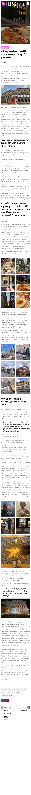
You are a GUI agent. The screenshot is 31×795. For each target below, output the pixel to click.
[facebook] (2, 37)
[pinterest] (2, 34)
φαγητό (18, 692)
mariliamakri (12, 689)
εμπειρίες (19, 689)
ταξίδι (7, 692)
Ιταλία (24, 689)
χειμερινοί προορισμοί (7, 695)
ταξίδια (12, 692)
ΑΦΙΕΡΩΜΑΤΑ (5, 47)
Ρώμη (3, 692)
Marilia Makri (5, 62)
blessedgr (4, 689)
